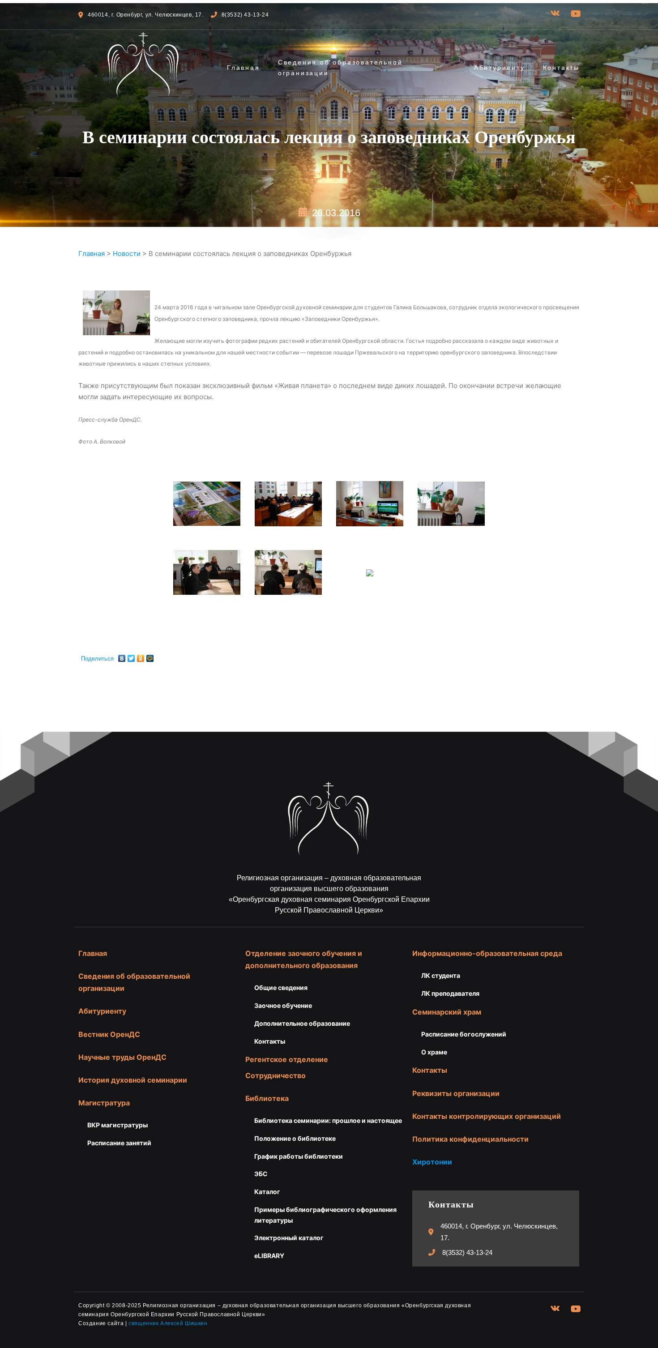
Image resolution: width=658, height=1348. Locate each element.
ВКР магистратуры (117, 1125)
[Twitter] (131, 656)
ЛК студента (440, 975)
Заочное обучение (283, 1005)
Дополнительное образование (302, 1023)
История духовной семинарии (132, 1079)
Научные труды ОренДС (122, 1057)
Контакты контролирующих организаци (484, 1116)
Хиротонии (432, 1161)
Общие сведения (281, 987)
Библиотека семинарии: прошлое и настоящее (328, 1120)
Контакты (561, 67)
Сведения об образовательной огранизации (340, 68)
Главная (243, 67)
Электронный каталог (289, 1237)
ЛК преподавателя (450, 993)
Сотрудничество (275, 1075)
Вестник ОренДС (109, 1034)
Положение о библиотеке (295, 1138)
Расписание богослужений (463, 1034)
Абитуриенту (499, 67)
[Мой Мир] (150, 656)
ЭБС (261, 1173)
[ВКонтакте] (122, 656)
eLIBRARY (269, 1255)
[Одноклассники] (140, 656)
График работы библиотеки (298, 1156)
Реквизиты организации (456, 1093)
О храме (434, 1052)
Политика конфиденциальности (470, 1139)
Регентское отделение (286, 1059)
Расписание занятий (119, 1143)
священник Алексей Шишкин (167, 1323)
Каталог (267, 1191)
